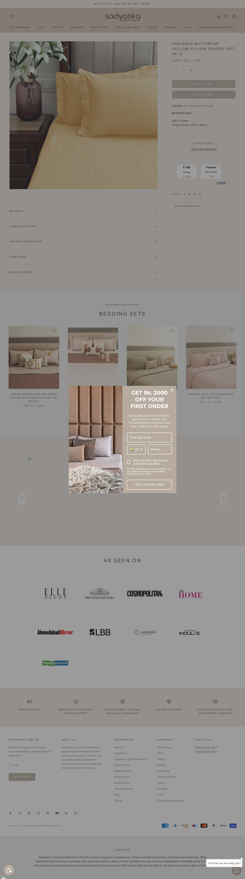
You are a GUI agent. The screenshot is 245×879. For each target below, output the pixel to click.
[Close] (172, 390)
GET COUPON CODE (149, 484)
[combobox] (136, 449)
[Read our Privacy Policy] (170, 469)
